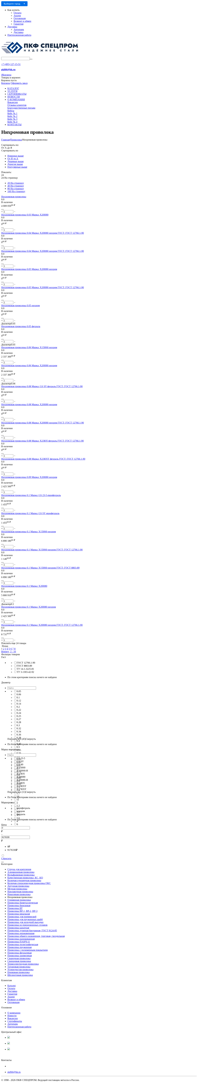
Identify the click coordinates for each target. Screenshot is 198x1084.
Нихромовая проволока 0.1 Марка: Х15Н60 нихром (28, 531)
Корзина (5, 83)
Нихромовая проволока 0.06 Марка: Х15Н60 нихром (29, 347)
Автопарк (19, 29)
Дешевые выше (15, 161)
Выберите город (12, 3)
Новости (12, 1015)
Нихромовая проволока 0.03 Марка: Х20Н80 (24, 214)
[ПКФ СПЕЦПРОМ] (40, 55)
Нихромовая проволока (13, 196)
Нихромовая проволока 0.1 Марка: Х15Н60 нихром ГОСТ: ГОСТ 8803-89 (40, 567)
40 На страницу (15, 185)
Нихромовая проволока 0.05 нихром (20, 305)
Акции (17, 15)
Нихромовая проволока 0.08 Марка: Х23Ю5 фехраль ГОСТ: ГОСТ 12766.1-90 (42, 440)
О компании (13, 1012)
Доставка (12, 26)
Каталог (11, 985)
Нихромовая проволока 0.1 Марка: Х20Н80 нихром (28, 607)
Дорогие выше (15, 164)
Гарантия (18, 24)
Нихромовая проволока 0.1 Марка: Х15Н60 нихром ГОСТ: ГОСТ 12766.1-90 (42, 549)
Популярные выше (17, 167)
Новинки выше (15, 155)
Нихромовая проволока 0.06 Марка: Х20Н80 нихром (29, 365)
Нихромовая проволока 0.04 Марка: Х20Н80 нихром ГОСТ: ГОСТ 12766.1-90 (42, 233)
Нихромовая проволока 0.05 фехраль (20, 326)
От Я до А (12, 158)
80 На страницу (15, 188)
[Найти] (31, 59)
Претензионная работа (19, 35)
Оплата (17, 12)
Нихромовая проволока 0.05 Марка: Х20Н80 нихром (29, 269)
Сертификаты (14, 1021)
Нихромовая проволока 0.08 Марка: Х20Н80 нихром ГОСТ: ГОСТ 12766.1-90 (42, 422)
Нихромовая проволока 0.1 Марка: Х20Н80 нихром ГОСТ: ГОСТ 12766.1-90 (42, 625)
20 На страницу (15, 183)
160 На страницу (16, 191)
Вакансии (12, 1018)
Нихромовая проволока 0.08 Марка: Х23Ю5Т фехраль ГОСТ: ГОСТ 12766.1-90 (43, 459)
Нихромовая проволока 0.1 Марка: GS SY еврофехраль (30, 513)
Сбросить (6, 858)
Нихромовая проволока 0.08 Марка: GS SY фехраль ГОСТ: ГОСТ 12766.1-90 (42, 386)
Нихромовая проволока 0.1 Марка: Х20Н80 (24, 586)
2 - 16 (13, 651)
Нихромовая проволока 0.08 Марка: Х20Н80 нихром (29, 404)
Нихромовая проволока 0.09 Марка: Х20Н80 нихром (29, 477)
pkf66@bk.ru (14, 1072)
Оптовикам (20, 18)
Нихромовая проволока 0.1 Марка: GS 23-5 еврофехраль (31, 495)
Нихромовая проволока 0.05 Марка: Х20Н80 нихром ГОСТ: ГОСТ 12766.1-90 (42, 287)
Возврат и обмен (22, 21)
